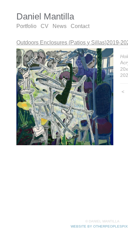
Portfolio (26, 26)
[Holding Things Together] (64, 96)
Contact (80, 26)
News (60, 26)
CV (44, 26)
